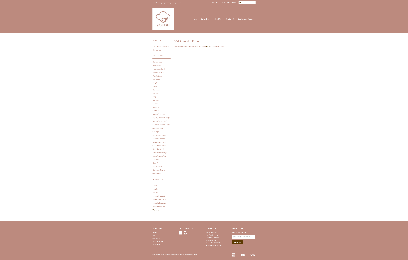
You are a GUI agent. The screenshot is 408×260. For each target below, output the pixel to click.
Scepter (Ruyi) (157, 128)
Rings (154, 97)
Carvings (155, 132)
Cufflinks (155, 111)
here (208, 46)
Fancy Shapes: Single (159, 152)
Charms (155, 104)
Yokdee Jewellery (170, 254)
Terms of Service (157, 241)
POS (177, 254)
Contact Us (230, 19)
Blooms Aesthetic (158, 69)
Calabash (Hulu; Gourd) (161, 125)
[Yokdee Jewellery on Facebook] (180, 233)
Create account (231, 3)
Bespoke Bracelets (159, 203)
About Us (218, 19)
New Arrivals (157, 62)
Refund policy (156, 244)
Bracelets (155, 100)
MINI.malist (156, 65)
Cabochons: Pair (158, 149)
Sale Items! (156, 79)
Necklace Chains (158, 170)
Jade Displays (157, 166)
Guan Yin (155, 163)
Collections (205, 19)
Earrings (155, 93)
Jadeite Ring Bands (159, 135)
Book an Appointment (246, 19)
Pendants (155, 86)
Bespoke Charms (158, 206)
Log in (223, 3)
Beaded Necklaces (159, 142)
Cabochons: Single (159, 145)
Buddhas (155, 159)
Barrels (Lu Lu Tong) (159, 121)
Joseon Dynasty (158, 72)
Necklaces (156, 90)
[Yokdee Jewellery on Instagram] (185, 233)
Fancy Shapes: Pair (159, 156)
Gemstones (156, 173)
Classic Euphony (158, 76)
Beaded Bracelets (158, 139)
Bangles (155, 83)
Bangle (155, 189)
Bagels (154, 185)
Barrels (155, 192)
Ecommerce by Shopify (189, 254)
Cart (215, 3)
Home (195, 19)
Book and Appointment (160, 46)
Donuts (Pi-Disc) (158, 114)
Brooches (155, 107)
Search (154, 232)
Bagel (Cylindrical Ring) (161, 118)
